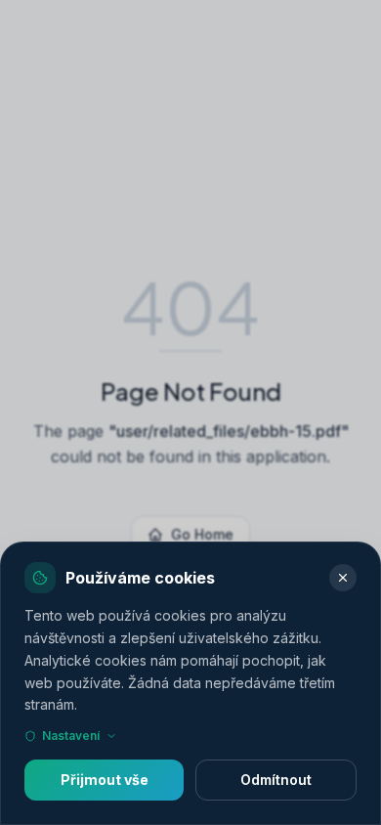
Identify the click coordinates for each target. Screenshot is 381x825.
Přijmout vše (104, 779)
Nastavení (71, 735)
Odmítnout (276, 779)
